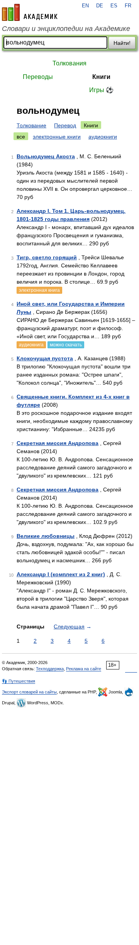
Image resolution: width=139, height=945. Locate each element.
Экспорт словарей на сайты (29, 692)
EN (85, 6)
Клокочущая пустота (45, 358)
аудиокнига (31, 345)
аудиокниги (102, 137)
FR (128, 6)
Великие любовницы (46, 536)
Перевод (65, 125)
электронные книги (57, 137)
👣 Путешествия (18, 681)
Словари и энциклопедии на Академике (66, 29)
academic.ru (30, 12)
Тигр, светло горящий (47, 257)
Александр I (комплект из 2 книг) (61, 574)
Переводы (38, 77)
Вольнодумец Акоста (46, 156)
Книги (101, 77)
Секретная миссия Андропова (57, 443)
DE (99, 6)
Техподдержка (50, 668)
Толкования (69, 63)
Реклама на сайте (83, 668)
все (21, 137)
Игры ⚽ (101, 90)
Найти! (122, 43)
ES (113, 6)
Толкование (31, 125)
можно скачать (66, 345)
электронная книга (39, 290)
